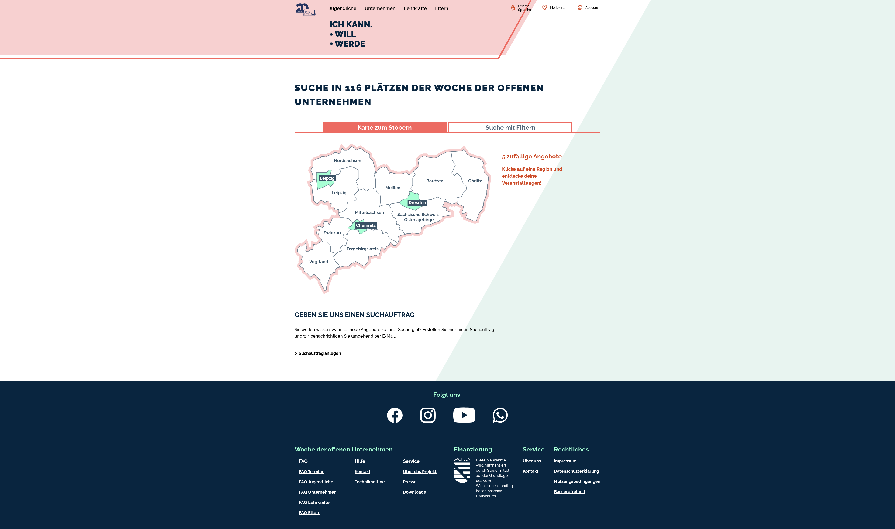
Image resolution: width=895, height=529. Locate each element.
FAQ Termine (311, 471)
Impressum (565, 460)
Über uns (532, 460)
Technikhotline (370, 481)
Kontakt (362, 471)
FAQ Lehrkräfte (314, 502)
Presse (410, 481)
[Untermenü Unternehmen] (380, 9)
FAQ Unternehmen (318, 492)
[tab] (385, 127)
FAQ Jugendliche (316, 481)
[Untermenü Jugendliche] (342, 9)
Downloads (414, 492)
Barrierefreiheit (569, 491)
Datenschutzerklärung (576, 471)
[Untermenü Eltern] (441, 9)
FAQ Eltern (309, 512)
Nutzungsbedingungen (577, 481)
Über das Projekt (420, 471)
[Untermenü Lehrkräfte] (415, 9)
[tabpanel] (447, 215)
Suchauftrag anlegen (320, 353)
